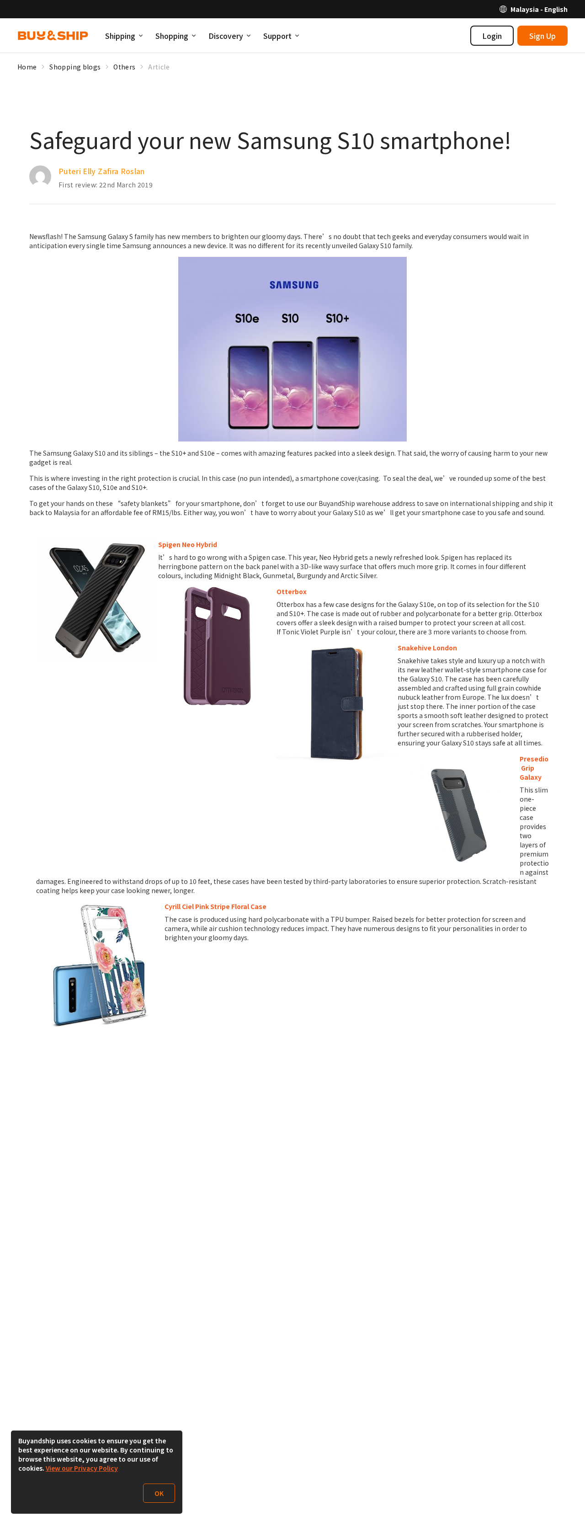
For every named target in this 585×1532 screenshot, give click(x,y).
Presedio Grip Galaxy (534, 768)
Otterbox (292, 591)
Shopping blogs (75, 66)
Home (27, 66)
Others (124, 66)
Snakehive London (427, 647)
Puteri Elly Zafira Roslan (101, 170)
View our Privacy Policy (82, 1468)
